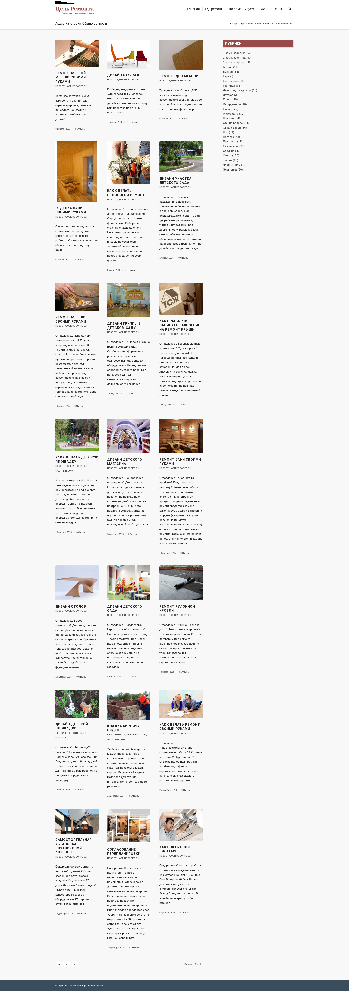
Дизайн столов (70, 606)
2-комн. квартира (234, 57)
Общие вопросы (77, 86)
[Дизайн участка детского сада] (181, 156)
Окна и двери (232, 127)
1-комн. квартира (234, 52)
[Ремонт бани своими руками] (181, 436)
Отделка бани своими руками (70, 210)
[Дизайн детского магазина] (128, 436)
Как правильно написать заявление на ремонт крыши (179, 325)
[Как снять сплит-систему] (181, 825)
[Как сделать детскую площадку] (77, 435)
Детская (60, 733)
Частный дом (64, 471)
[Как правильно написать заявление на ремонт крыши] (181, 299)
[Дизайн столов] (77, 582)
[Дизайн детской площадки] (77, 704)
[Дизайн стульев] (128, 54)
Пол (225, 132)
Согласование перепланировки (123, 852)
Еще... (110, 734)
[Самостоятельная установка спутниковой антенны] (77, 821)
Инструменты (232, 104)
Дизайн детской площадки (71, 726)
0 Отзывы (80, 129)
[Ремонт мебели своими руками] (77, 297)
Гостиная (229, 85)
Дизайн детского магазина (124, 462)
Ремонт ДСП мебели (178, 76)
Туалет (227, 160)
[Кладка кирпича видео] (128, 705)
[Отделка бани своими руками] (77, 171)
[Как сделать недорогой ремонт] (128, 162)
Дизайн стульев (123, 75)
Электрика (230, 169)
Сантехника (231, 146)
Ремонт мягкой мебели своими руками (70, 77)
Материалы (230, 113)
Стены (227, 155)
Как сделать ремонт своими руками (179, 727)
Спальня (228, 150)
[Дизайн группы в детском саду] (128, 300)
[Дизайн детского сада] (128, 582)
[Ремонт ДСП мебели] (181, 55)
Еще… (227, 99)
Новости (60, 86)
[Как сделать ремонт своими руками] (181, 704)
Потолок (228, 136)
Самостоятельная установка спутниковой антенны (73, 846)
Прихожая (229, 141)
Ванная (228, 71)
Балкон (227, 67)
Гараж (227, 76)
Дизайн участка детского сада (175, 181)
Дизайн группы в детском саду (124, 326)
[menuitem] (193, 9)
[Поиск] (290, 9)
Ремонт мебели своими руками (70, 319)
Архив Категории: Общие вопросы (81, 23)
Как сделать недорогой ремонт (126, 193)
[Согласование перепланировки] (128, 826)
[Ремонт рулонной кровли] (181, 582)
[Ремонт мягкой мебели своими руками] (77, 53)
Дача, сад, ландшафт (237, 90)
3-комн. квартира (234, 62)
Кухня (227, 109)
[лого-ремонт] (74, 9)
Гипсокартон (231, 81)
